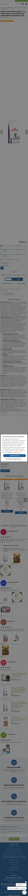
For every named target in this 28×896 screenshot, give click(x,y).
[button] (14, 459)
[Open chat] (24, 892)
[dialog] (14, 448)
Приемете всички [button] (14, 455)
